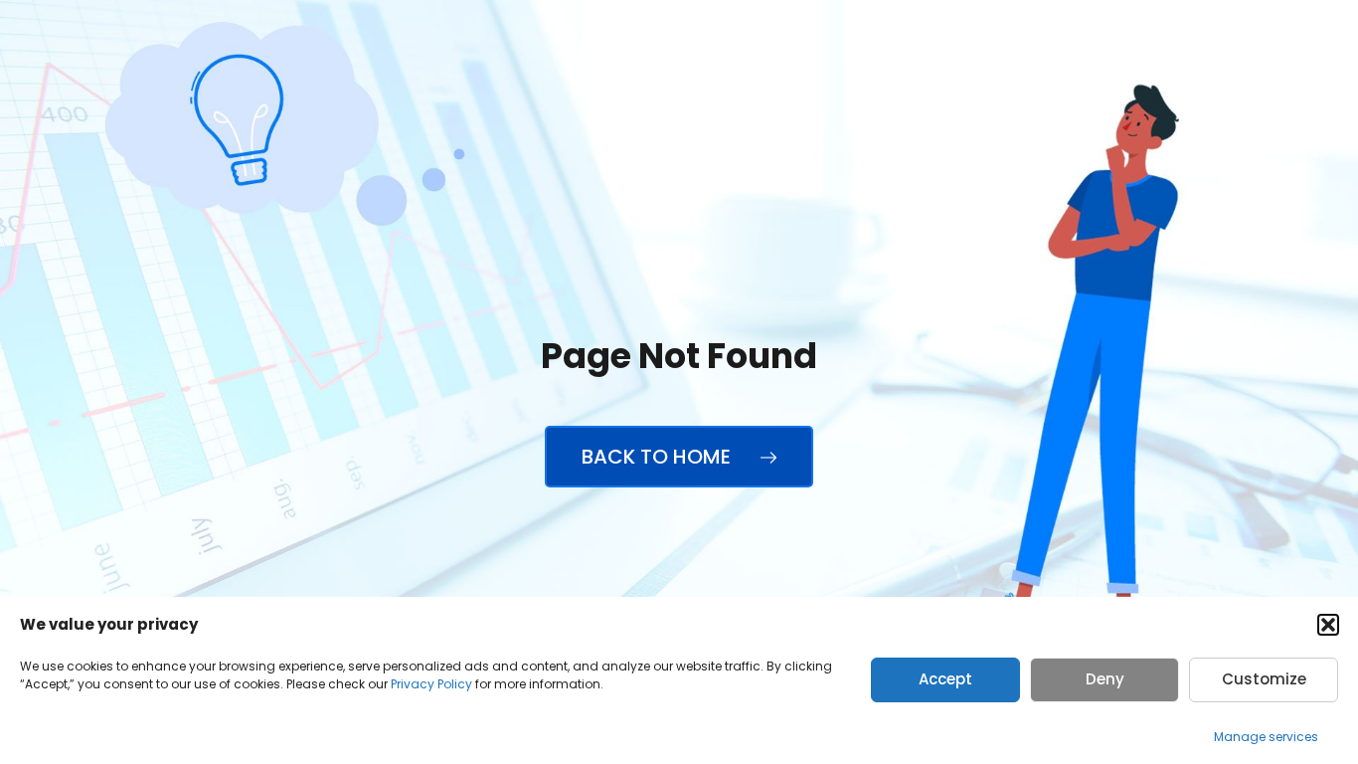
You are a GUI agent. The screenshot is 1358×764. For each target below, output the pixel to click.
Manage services (1266, 736)
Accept (945, 678)
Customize (1264, 678)
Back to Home (659, 457)
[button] (1328, 625)
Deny (1105, 678)
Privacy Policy (431, 683)
